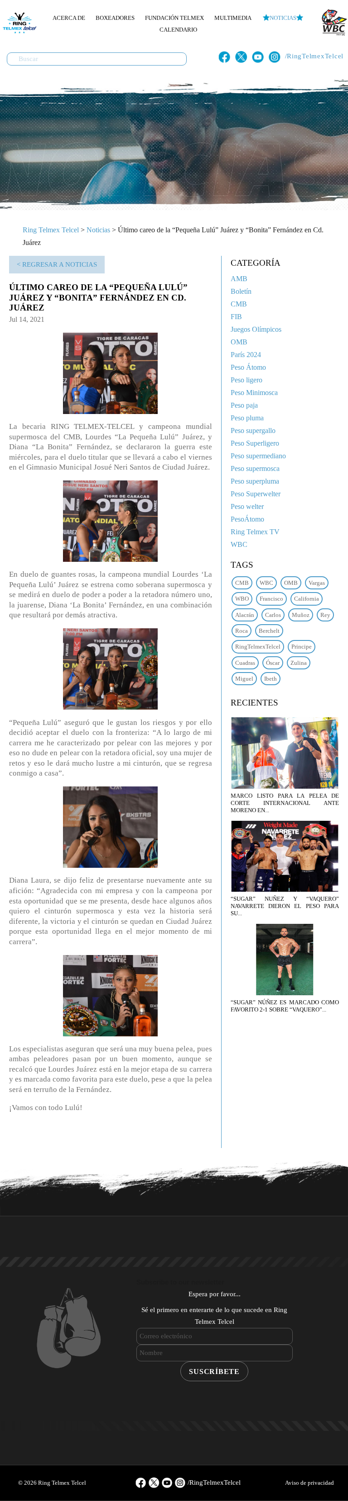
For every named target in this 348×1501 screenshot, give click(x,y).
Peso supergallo (253, 430)
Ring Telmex (18, 22)
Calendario (178, 29)
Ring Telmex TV (255, 532)
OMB (239, 342)
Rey (325, 615)
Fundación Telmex (174, 17)
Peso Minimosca (254, 392)
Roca (241, 630)
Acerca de (69, 17)
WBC (239, 544)
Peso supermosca (255, 468)
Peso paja (244, 405)
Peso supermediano (258, 456)
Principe (301, 646)
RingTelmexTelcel (257, 646)
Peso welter (247, 506)
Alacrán (244, 615)
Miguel (244, 678)
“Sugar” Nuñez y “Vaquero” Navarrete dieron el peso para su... (285, 906)
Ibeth (270, 678)
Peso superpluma (255, 481)
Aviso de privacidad (309, 1482)
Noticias (283, 17)
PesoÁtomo (247, 519)
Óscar (273, 662)
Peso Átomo (248, 367)
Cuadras (245, 662)
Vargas (317, 582)
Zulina (298, 662)
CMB (239, 304)
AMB (239, 278)
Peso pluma (247, 418)
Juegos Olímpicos (256, 329)
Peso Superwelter (255, 494)
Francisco (271, 598)
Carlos (273, 615)
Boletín (241, 291)
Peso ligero (246, 380)
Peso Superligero (255, 443)
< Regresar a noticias (57, 264)
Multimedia (232, 17)
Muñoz (300, 615)
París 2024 (246, 354)
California (306, 598)
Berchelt (269, 630)
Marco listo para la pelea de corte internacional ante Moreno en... (285, 803)
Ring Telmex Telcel (51, 230)
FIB (236, 316)
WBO (242, 598)
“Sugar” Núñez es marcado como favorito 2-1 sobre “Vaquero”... (285, 1006)
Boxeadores (115, 17)
